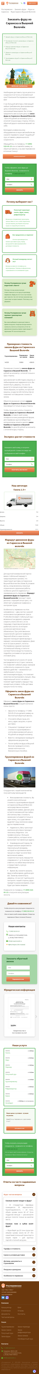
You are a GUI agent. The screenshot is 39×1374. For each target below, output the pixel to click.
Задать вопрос (32, 3)
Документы (5, 1314)
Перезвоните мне (18, 979)
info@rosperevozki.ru (15, 941)
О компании (6, 1311)
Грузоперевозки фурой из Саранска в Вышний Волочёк (19, 59)
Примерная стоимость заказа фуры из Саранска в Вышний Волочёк (19, 42)
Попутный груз (7, 1333)
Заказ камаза (23, 1335)
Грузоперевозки (7, 1327)
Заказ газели (6, 1330)
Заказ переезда (24, 1327)
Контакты (21, 1314)
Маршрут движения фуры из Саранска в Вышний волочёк (17, 47)
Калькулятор (6, 1307)
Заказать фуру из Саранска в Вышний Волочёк (19, 37)
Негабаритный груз (25, 1339)
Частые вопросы (7, 1317)
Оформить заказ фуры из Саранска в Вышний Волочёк (19, 53)
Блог (19, 1307)
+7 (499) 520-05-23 (18, 174)
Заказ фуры (5, 1336)
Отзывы (21, 1311)
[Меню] (2, 3)
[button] (19, 1128)
